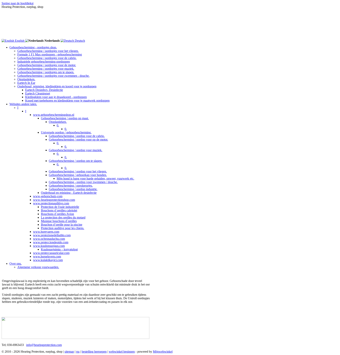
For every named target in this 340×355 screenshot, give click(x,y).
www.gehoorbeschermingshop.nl (53, 114)
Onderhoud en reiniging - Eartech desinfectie (69, 192)
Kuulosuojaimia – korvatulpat (59, 249)
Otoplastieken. (26, 79)
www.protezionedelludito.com (52, 235)
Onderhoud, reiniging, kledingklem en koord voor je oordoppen (56, 86)
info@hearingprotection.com (44, 345)
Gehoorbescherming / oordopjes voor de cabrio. (47, 58)
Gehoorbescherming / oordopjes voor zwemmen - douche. (53, 75)
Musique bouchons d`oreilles (59, 221)
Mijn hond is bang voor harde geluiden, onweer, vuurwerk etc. (95, 178)
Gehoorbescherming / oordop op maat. (65, 118)
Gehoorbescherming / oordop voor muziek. (75, 150)
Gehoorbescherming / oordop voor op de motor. (78, 139)
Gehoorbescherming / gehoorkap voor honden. (78, 175)
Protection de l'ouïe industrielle (60, 207)
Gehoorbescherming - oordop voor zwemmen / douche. (83, 182)
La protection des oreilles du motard (63, 217)
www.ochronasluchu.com (49, 238)
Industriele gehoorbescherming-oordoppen (43, 61)
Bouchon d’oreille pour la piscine (61, 224)
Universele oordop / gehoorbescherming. (66, 132)
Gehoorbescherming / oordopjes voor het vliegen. (48, 51)
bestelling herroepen (94, 351)
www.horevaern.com (46, 231)
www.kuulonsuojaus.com (49, 245)
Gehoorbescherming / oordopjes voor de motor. (46, 65)
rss (77, 351)
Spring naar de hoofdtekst (17, 3)
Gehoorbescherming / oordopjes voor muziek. (45, 68)
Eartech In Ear (26, 82)
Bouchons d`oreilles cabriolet (59, 210)
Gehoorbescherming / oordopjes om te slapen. (45, 72)
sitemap (69, 351)
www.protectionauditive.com (51, 203)
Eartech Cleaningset (37, 93)
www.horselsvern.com (47, 256)
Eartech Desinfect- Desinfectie (44, 90)
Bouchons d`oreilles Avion (57, 214)
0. (58, 125)
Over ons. (15, 263)
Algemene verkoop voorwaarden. (38, 267)
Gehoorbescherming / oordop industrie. (73, 189)
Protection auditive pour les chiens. (62, 228)
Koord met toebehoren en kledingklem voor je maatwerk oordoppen (67, 100)
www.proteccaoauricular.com (51, 253)
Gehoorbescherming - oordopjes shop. (33, 47)
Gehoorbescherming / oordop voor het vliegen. (78, 171)
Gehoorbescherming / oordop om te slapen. (75, 160)
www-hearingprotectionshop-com (54, 199)
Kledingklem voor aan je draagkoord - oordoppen (56, 97)
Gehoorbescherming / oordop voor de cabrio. (77, 136)
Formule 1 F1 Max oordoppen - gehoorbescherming (49, 54)
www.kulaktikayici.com (48, 260)
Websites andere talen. (23, 104)
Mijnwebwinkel (163, 351)
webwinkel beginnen (122, 351)
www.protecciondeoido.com (50, 242)
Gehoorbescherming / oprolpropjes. (71, 185)
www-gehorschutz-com (47, 196)
